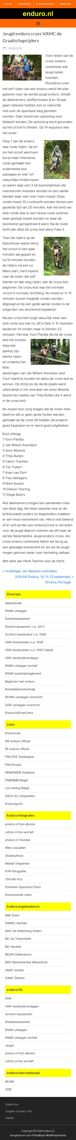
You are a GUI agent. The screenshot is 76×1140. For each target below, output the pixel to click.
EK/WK (9, 1081)
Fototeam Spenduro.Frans (23, 887)
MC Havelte (13, 946)
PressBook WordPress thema (49, 1135)
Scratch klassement (18, 1014)
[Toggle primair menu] (38, 23)
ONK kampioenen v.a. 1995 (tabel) (29, 650)
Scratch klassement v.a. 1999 (25, 634)
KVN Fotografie (15, 871)
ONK (8, 998)
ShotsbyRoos (14, 855)
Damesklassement (17, 618)
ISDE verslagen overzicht (22, 705)
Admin (10, 1118)
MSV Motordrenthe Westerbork (26, 962)
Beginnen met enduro (20, 681)
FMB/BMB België (16, 780)
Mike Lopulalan (15, 847)
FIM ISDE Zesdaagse (19, 756)
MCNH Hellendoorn (18, 954)
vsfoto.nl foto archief (19, 832)
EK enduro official (17, 749)
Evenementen (45, 3)
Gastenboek (13, 603)
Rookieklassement (17, 1022)
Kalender (65, 3)
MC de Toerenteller (18, 938)
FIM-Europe (13, 764)
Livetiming (24, 3)
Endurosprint (14, 803)
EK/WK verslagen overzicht (23, 697)
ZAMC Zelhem (14, 978)
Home (8, 3)
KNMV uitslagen (16, 611)
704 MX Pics (13, 879)
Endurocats (13, 733)
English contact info (19, 1111)
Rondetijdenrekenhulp (20, 689)
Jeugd (9, 1045)
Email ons (12, 1104)
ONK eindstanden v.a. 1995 (24, 642)
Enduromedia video (18, 894)
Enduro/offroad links (19, 712)
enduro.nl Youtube (17, 840)
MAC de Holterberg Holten (23, 931)
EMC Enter (12, 915)
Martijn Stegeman (17, 863)
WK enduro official (17, 741)
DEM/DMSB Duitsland (20, 772)
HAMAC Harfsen (16, 923)
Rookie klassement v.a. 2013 (25, 626)
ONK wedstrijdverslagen (22, 658)
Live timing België (17, 788)
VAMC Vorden (14, 970)
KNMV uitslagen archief (21, 665)
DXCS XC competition (20, 796)
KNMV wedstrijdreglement (23, 673)
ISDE (8, 1089)
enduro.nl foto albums (20, 824)
